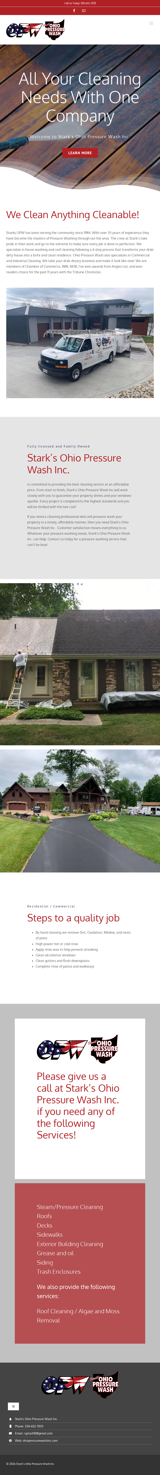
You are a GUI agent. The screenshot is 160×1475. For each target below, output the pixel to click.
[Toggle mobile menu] (151, 23)
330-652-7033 (34, 1426)
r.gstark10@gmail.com (38, 1433)
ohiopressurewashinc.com (40, 1440)
